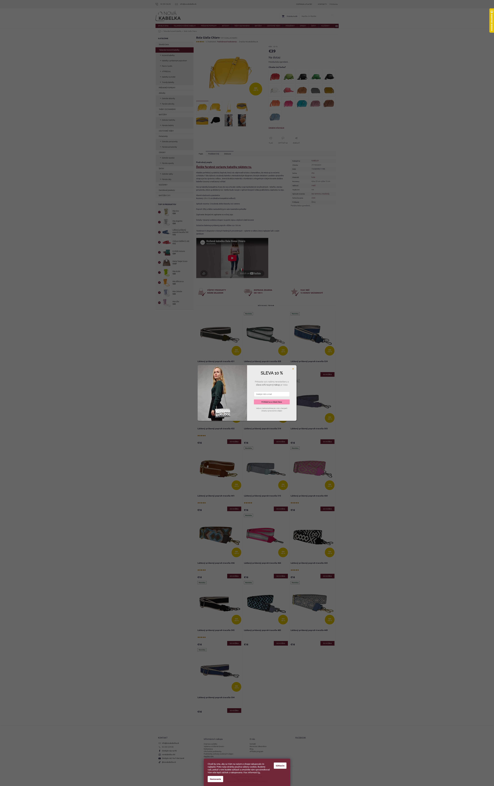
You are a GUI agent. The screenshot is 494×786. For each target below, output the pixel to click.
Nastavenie (215, 779)
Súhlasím (280, 765)
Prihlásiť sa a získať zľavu (272, 402)
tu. (259, 772)
